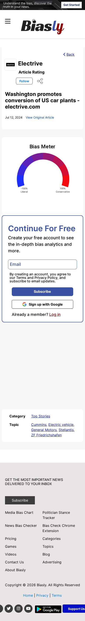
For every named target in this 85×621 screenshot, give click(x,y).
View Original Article (40, 117)
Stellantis (66, 430)
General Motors (44, 430)
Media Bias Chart (19, 512)
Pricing (10, 538)
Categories (51, 538)
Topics (47, 546)
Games (10, 546)
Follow (24, 81)
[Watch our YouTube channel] (28, 608)
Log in (55, 314)
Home (28, 595)
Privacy (42, 595)
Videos (10, 554)
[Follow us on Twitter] (9, 608)
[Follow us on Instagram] (18, 608)
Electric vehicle (60, 424)
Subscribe (42, 291)
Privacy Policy (45, 277)
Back (70, 54)
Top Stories (40, 416)
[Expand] (7, 21)
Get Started (71, 5)
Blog (46, 554)
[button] (34, 21)
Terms (21, 277)
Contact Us (14, 562)
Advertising (51, 562)
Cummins (38, 424)
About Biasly (15, 570)
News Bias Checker (21, 525)
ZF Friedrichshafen (46, 435)
